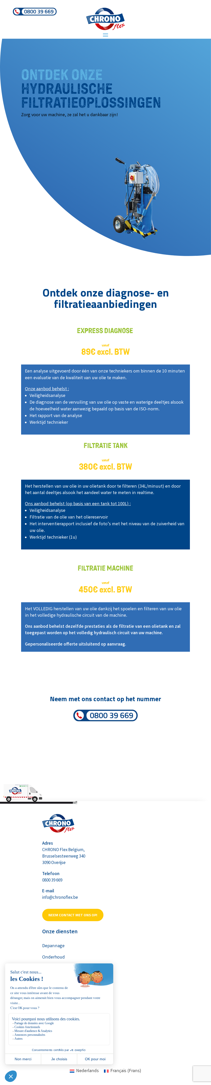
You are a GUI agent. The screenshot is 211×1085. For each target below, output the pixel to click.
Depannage (53, 946)
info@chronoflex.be (60, 898)
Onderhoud (53, 957)
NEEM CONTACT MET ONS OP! (72, 915)
